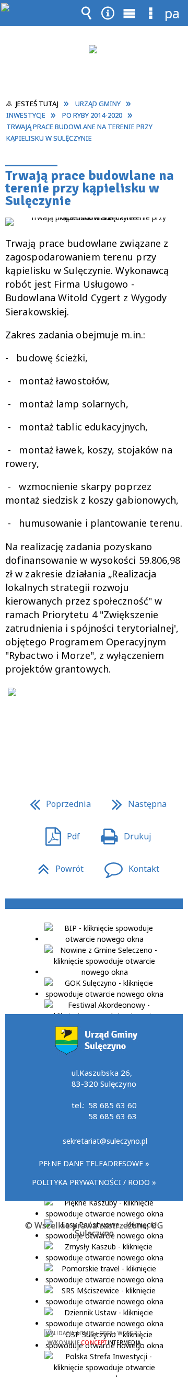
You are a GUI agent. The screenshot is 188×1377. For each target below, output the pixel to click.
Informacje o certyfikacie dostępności (94, 1266)
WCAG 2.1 (125, 1302)
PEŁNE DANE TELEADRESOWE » (94, 1163)
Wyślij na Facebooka (74, 738)
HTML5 (77, 1303)
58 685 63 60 (112, 1105)
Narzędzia (108, 20)
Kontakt (127, 866)
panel (172, 13)
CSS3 (93, 1303)
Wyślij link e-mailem (111, 738)
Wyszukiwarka (87, 20)
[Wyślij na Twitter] (93, 738)
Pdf (58, 834)
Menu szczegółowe (151, 20)
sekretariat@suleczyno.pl (105, 1141)
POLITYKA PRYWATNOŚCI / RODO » (94, 1182)
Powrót (56, 866)
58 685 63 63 (112, 1116)
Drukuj (121, 834)
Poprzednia (56, 801)
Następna (135, 801)
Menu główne (129, 20)
